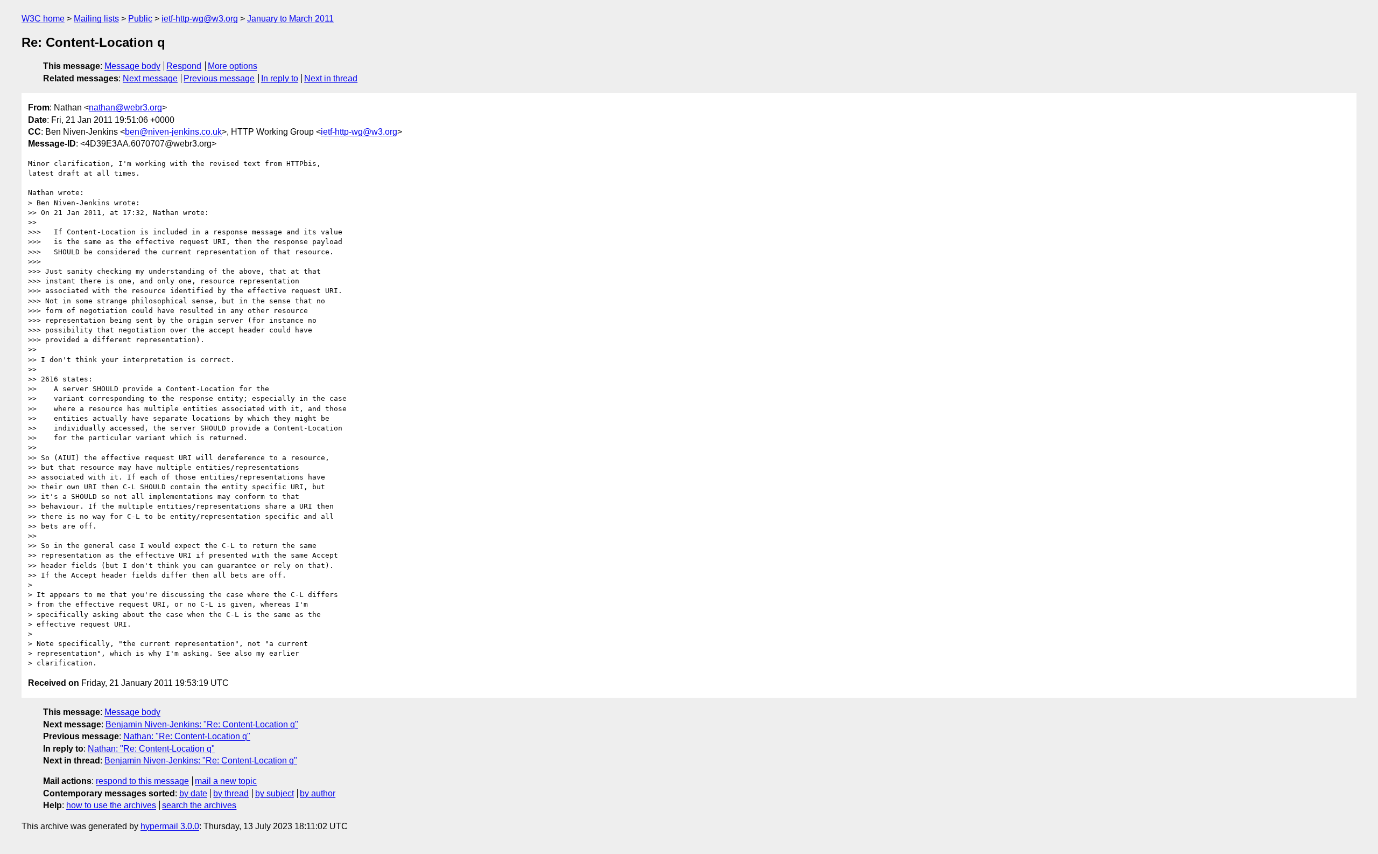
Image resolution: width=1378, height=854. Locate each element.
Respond (183, 66)
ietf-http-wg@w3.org (199, 18)
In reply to (279, 78)
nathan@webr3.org (125, 107)
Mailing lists (96, 18)
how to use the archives (111, 805)
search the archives (199, 805)
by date (193, 793)
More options (232, 66)
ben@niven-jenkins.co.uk (173, 131)
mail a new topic (226, 781)
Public (140, 18)
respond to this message (142, 781)
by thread (231, 793)
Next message (150, 78)
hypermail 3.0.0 (169, 826)
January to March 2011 (290, 18)
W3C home (43, 18)
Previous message (219, 78)
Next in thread (330, 78)
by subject (274, 793)
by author (317, 793)
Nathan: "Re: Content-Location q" (186, 736)
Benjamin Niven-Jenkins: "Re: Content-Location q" (202, 724)
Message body (132, 66)
